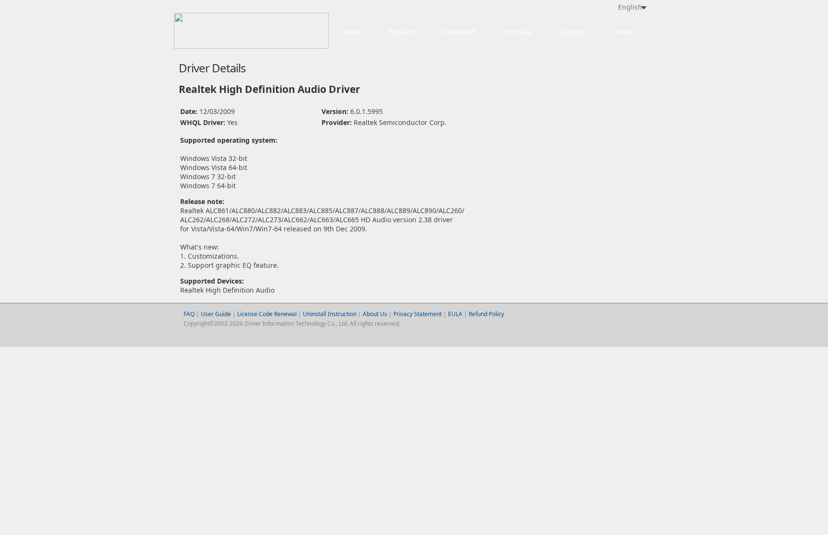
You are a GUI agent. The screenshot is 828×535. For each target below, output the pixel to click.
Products (402, 31)
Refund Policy (486, 314)
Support (572, 31)
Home (351, 31)
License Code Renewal (267, 314)
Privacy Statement (417, 314)
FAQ (189, 314)
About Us (375, 314)
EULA (455, 314)
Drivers (624, 31)
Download (459, 31)
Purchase (516, 31)
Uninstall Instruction (329, 314)
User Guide (216, 314)
